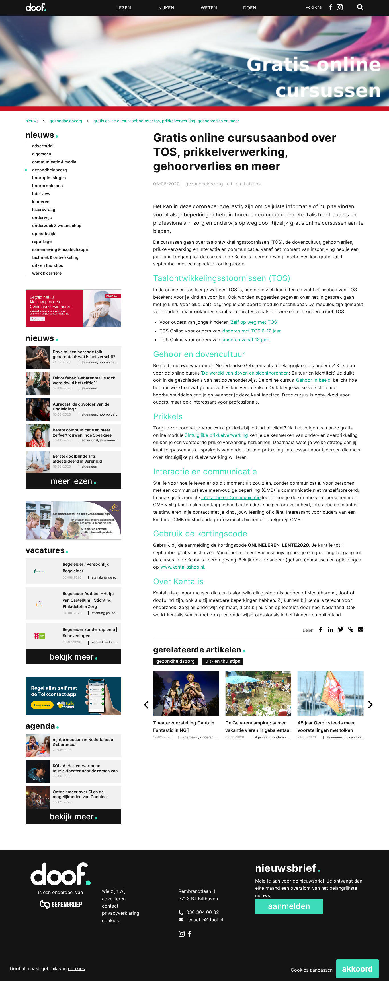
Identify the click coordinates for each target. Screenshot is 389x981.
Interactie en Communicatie (231, 497)
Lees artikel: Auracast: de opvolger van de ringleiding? (73, 409)
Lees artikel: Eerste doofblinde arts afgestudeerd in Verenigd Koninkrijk (73, 462)
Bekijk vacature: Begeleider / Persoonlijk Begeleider (73, 571)
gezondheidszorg (204, 184)
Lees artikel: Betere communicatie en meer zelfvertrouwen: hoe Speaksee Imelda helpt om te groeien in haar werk (73, 435)
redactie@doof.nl (205, 919)
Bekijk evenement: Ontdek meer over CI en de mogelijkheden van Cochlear (73, 797)
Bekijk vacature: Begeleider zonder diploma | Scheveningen (73, 636)
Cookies (110, 920)
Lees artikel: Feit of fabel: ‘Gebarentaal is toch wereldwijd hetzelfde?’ (73, 383)
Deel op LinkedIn (330, 629)
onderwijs (42, 217)
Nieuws (40, 135)
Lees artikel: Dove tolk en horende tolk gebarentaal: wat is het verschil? (73, 357)
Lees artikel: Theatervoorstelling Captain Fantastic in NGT (186, 706)
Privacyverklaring (120, 913)
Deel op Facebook (321, 629)
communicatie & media (54, 161)
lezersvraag (43, 209)
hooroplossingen (49, 177)
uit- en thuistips (244, 184)
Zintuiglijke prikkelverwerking (216, 435)
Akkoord (357, 969)
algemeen (262, 737)
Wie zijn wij (114, 891)
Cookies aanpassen (312, 970)
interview (41, 193)
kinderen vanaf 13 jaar (245, 339)
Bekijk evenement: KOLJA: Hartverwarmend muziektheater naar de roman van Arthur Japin (73, 771)
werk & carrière (47, 273)
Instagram (340, 7)
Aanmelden (289, 906)
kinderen (279, 737)
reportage (42, 241)
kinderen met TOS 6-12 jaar (251, 331)
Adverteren (114, 898)
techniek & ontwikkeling (55, 257)
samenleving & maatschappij (60, 249)
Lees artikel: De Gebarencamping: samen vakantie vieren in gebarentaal (258, 706)
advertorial (43, 145)
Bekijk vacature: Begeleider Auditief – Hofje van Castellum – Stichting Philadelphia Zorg (73, 603)
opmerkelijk (43, 233)
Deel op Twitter (340, 629)
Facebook (330, 7)
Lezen (123, 8)
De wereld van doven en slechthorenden (245, 373)
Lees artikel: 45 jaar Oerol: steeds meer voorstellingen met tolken (330, 706)
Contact (110, 906)
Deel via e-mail (360, 629)
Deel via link (350, 629)
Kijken (166, 8)
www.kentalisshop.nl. (182, 567)
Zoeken (360, 7)
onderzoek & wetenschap (56, 225)
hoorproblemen (47, 185)
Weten (209, 8)
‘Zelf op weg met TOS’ (254, 322)
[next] (369, 704)
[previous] (146, 704)
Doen (249, 8)
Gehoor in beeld (313, 380)
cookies (76, 968)
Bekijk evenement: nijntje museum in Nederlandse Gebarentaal (73, 745)
